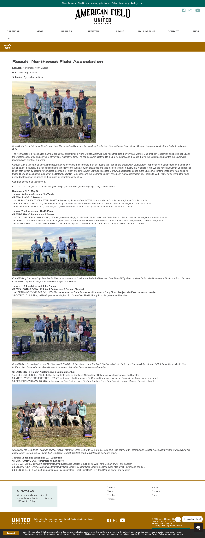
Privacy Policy (158, 534)
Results (66, 31)
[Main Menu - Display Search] (9, 38)
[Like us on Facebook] (184, 12)
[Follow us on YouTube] (198, 12)
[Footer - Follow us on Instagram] (115, 520)
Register (93, 31)
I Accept (11, 533)
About (120, 31)
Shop (196, 31)
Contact (173, 31)
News (40, 31)
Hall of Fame (146, 31)
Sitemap (164, 526)
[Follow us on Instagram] (190, 12)
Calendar (13, 31)
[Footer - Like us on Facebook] (109, 520)
